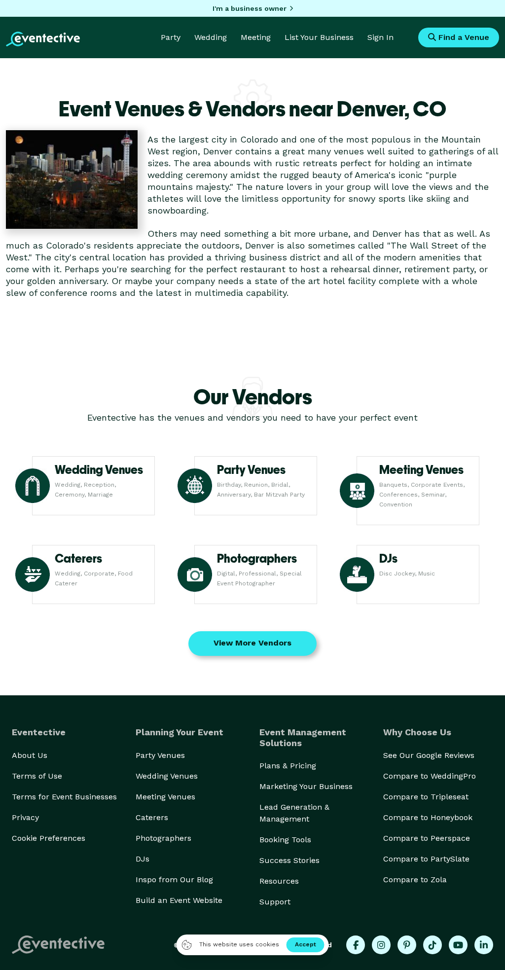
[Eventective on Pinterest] (406, 944)
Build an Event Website (179, 900)
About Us (29, 755)
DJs (142, 858)
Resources (279, 881)
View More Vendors (252, 642)
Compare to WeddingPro (429, 776)
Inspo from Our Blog (174, 879)
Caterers (152, 817)
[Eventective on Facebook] (355, 944)
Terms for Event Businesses (64, 796)
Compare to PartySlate (426, 858)
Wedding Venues (167, 776)
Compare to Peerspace (426, 838)
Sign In (380, 37)
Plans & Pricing (287, 765)
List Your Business (319, 37)
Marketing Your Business (306, 786)
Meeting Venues (165, 796)
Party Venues (160, 755)
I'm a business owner (250, 8)
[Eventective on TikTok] (432, 944)
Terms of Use (37, 776)
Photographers (163, 838)
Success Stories (289, 860)
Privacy (25, 817)
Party (170, 37)
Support (274, 901)
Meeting (256, 37)
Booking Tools (285, 839)
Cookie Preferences (48, 838)
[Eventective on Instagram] (381, 944)
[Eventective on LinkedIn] (483, 944)
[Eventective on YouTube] (458, 944)
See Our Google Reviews (428, 755)
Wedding (210, 37)
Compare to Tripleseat (426, 796)
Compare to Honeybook (427, 817)
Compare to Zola (415, 879)
